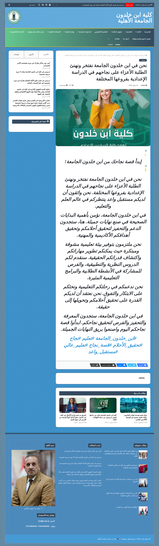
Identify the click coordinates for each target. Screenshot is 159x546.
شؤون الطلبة (117, 31)
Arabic (117, 38)
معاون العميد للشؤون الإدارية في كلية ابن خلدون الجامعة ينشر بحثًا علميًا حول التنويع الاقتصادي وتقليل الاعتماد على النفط (32, 91)
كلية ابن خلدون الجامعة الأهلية (106, 539)
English (110, 44)
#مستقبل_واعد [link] (103, 351)
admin (143, 85)
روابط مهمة (69, 31)
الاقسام (129, 31)
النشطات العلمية (55, 31)
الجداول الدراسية (85, 31)
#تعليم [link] (88, 338)
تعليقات (16, 54)
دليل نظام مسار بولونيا (35, 31)
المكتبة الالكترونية (17, 31)
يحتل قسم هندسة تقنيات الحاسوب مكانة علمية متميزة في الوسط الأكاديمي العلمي (135, 417)
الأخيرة (46, 54)
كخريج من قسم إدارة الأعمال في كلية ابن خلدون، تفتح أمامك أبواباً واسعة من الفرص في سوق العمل (72, 417)
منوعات (136, 55)
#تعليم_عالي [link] (76, 345)
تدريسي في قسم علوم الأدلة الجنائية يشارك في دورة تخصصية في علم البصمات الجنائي (96, 5)
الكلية (139, 31)
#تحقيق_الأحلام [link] (127, 345)
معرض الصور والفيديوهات (141, 38)
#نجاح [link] (75, 338)
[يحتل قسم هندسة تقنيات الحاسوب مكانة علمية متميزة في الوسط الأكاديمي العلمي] (133, 405)
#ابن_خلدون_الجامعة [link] (115, 338)
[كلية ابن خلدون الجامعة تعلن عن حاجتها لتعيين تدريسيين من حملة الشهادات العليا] (103, 405)
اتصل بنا (126, 38)
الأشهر (31, 54)
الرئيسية (147, 31)
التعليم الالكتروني (101, 31)
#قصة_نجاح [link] (100, 345)
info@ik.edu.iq (43, 521)
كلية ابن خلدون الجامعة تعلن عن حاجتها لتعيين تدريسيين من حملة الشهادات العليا (103, 417)
